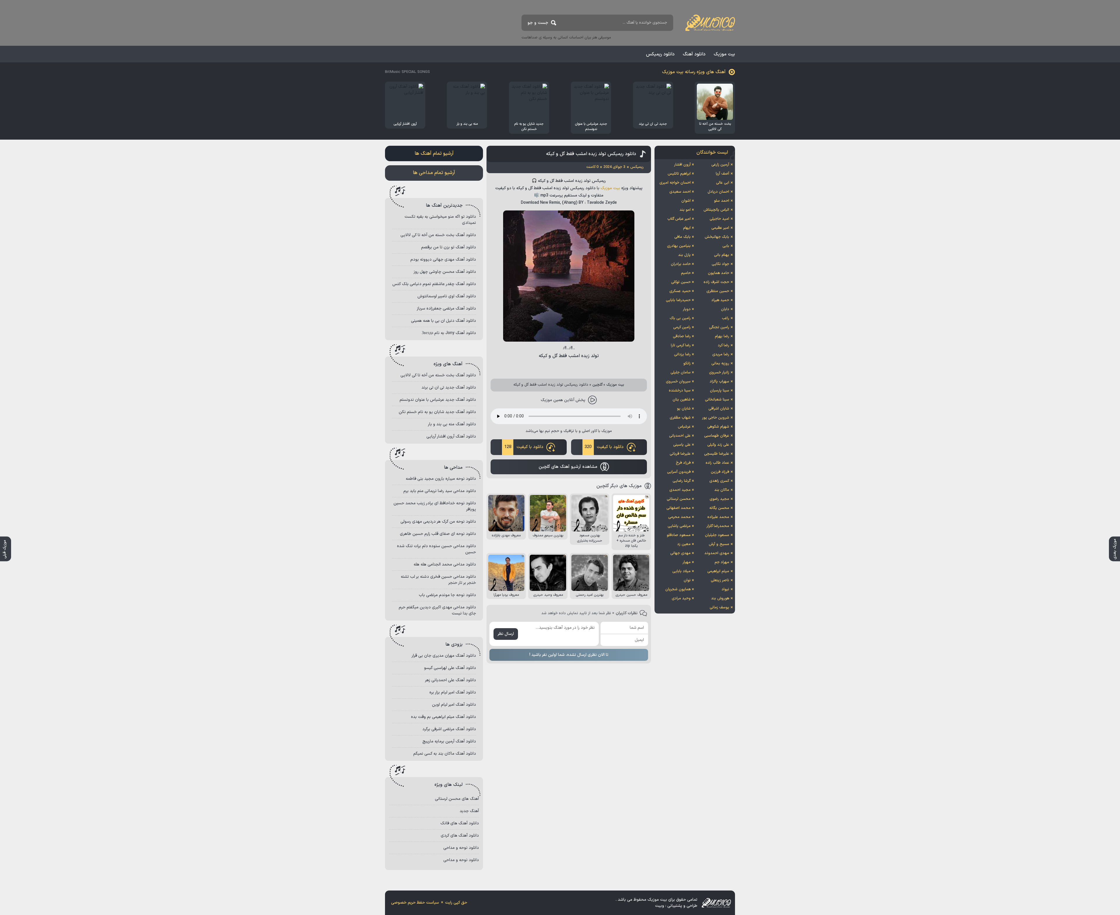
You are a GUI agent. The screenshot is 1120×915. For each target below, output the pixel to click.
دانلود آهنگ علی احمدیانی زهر (450, 680)
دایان (725, 309)
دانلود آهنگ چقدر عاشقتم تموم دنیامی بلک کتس (434, 284)
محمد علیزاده (718, 517)
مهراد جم (722, 562)
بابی (725, 246)
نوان (687, 580)
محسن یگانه (719, 508)
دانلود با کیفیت (604, 447)
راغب (725, 318)
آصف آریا (722, 174)
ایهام (687, 228)
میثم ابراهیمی (718, 571)
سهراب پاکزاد (719, 381)
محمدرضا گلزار (717, 526)
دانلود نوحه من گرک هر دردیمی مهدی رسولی (438, 522)
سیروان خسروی (678, 381)
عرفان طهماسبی (716, 436)
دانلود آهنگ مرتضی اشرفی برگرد (449, 729)
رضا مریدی (720, 354)
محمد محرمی (679, 517)
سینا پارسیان (719, 391)
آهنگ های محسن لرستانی (457, 799)
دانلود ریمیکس (660, 54)
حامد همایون (718, 273)
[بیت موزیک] (710, 23)
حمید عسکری (680, 291)
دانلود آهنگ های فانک (459, 823)
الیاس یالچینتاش (716, 210)
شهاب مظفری (680, 418)
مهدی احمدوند (716, 553)
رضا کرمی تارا (681, 345)
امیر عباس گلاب (679, 219)
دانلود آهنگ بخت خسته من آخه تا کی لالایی (438, 235)
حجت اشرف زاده (716, 282)
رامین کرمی (682, 327)
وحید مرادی (681, 598)
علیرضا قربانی (680, 454)
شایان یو (684, 409)
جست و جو (538, 23)
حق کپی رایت (456, 903)
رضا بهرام (722, 336)
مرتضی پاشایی (679, 526)
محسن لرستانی (679, 499)
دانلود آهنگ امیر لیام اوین (454, 705)
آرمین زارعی (720, 165)
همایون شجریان (678, 589)
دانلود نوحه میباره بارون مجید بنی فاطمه (441, 479)
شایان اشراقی (718, 409)
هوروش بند (720, 598)
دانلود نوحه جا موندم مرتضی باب (447, 595)
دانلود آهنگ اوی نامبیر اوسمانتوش (446, 296)
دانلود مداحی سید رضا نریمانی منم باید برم (439, 491)
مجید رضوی (719, 499)
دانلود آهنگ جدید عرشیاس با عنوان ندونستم (438, 400)
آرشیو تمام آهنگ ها (434, 153)
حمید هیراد (720, 300)
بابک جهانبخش (717, 237)
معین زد (684, 544)
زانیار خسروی (719, 372)
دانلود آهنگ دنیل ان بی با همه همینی (443, 321)
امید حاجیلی (719, 219)
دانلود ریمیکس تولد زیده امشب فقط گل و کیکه (591, 153)
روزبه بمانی (720, 363)
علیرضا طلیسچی (716, 454)
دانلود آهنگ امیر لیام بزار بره (452, 692)
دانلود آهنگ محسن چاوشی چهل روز (445, 272)
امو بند (685, 210)
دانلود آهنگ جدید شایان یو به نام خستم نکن (437, 412)
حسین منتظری (717, 291)
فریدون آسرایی (679, 472)
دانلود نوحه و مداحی (461, 848)
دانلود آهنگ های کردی (460, 836)
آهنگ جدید (469, 811)
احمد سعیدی (680, 192)
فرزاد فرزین (720, 472)
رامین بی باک (680, 318)
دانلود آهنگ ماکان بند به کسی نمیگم (444, 754)
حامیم (686, 273)
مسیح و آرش (719, 544)
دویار (687, 309)
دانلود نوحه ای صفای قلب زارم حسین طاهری (438, 534)
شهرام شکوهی (718, 427)
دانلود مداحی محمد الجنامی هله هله (445, 564)
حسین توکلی (681, 282)
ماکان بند (721, 490)
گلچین (597, 385)
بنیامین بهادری (679, 246)
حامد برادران (681, 264)
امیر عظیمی (720, 228)
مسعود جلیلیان (717, 535)
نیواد (725, 589)
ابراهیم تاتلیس (679, 174)
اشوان (686, 201)
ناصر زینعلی (720, 580)
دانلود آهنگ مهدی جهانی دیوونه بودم (443, 260)
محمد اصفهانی (678, 508)
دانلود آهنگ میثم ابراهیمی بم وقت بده (443, 717)
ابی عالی (722, 183)
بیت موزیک (724, 54)
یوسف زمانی (719, 607)
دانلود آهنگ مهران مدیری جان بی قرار (444, 656)
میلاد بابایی (681, 571)
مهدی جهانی (680, 553)
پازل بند (684, 255)
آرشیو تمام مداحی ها (434, 173)
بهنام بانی (721, 255)
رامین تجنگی (719, 327)
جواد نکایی (720, 264)
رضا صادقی (682, 336)
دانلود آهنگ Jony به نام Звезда (449, 333)
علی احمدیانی (680, 436)
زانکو (687, 363)
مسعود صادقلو (679, 535)
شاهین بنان (682, 400)
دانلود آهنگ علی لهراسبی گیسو (450, 668)
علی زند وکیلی (718, 445)
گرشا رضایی (682, 481)
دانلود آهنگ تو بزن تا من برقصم (448, 247)
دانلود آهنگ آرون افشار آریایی (451, 436)
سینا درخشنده (680, 391)
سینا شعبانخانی (717, 400)
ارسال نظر (506, 634)
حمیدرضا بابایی (678, 300)
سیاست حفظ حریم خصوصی (415, 903)
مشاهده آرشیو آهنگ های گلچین (568, 466)
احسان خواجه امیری (675, 183)
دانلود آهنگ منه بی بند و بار (452, 424)
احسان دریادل (718, 192)
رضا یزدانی (682, 354)
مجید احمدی (680, 490)
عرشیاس (684, 427)
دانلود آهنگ (694, 54)
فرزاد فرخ (683, 463)
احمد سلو (721, 201)
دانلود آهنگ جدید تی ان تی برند (448, 387)
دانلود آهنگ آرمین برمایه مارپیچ (449, 741)
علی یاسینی (682, 445)
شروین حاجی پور (715, 418)
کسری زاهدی (719, 481)
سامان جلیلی (681, 372)
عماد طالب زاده (717, 463)
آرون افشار (682, 165)
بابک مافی (682, 237)
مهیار (686, 562)
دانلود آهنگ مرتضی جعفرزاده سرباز (446, 308)
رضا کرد (723, 345)
